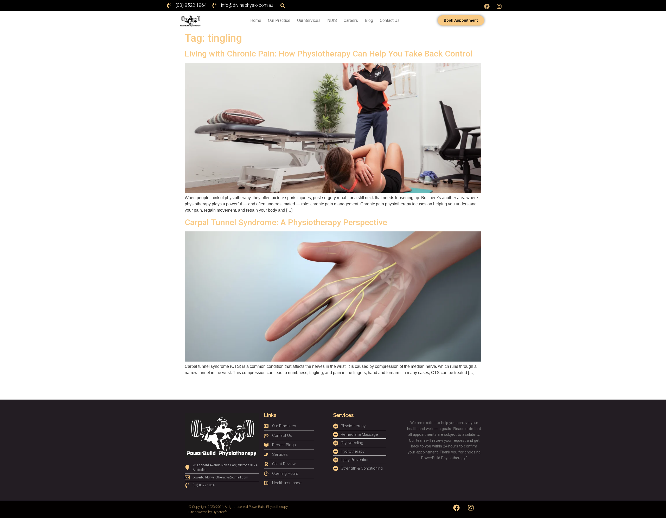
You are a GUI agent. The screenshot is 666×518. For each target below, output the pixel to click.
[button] (282, 5)
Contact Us (390, 20)
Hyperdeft (220, 512)
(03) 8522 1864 (191, 5)
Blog (369, 20)
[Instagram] (499, 6)
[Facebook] (487, 6)
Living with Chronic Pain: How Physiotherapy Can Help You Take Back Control (328, 54)
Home (255, 20)
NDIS (332, 20)
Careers (351, 20)
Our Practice (279, 20)
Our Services (309, 20)
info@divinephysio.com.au (247, 5)
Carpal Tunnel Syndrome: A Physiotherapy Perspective (286, 222)
